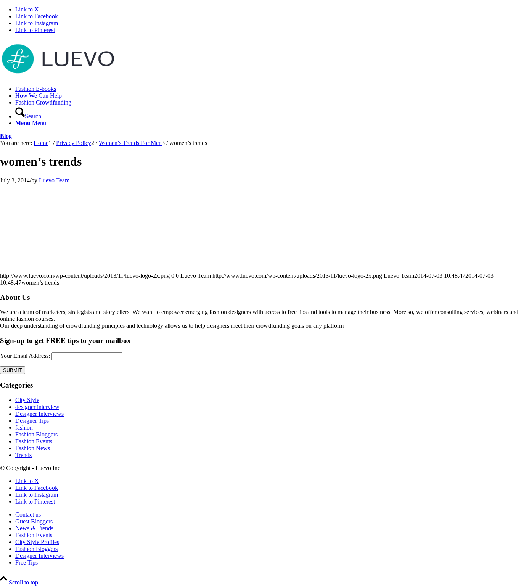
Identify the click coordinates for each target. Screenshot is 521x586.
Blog (6, 136)
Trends (23, 455)
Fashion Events (33, 441)
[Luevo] (57, 75)
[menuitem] (268, 88)
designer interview (37, 407)
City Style (27, 400)
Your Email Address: (25, 356)
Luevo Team (54, 180)
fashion (24, 427)
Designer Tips (32, 420)
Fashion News (32, 448)
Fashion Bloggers (36, 434)
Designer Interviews (39, 414)
